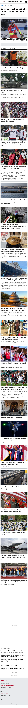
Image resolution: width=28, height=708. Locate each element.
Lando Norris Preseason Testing (12, 68)
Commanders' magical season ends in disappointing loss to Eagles (13, 167)
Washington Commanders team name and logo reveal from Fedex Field (14, 581)
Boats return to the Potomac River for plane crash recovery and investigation (13, 202)
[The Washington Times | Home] (15, 1)
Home (2, 5)
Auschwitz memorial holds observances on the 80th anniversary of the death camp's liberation (13, 226)
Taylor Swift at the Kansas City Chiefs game (13, 364)
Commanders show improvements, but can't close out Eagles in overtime (14, 388)
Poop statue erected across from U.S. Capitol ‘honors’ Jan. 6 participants (13, 309)
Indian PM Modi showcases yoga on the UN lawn (14, 533)
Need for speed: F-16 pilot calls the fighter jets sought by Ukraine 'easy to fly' (14, 557)
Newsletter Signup (5, 683)
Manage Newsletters (5, 681)
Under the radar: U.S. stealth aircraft (13, 439)
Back (5, 1)
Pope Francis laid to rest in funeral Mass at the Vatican (12, 120)
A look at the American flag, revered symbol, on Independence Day (13, 510)
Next (25, 28)
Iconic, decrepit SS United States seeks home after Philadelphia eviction (14, 279)
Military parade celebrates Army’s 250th (12, 91)
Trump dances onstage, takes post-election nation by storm (12, 463)
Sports (2, 691)
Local (2, 690)
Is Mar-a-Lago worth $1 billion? (11, 418)
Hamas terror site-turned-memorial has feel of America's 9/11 (13, 338)
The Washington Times (6, 687)
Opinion (2, 688)
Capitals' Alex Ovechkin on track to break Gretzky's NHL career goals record (13, 144)
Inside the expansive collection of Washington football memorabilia (12, 250)
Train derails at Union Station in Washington (12, 488)
